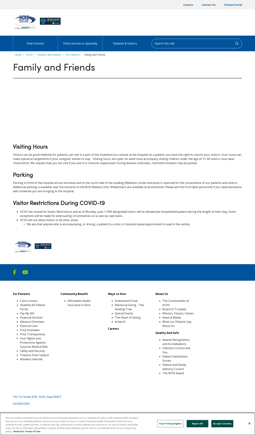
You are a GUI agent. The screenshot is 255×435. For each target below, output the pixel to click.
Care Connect (28, 301)
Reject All (197, 423)
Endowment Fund (126, 301)
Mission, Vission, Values (177, 313)
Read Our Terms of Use (27, 431)
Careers (188, 4)
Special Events (124, 313)
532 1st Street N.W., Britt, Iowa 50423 (37, 397)
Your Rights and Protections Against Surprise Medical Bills (34, 342)
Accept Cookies (222, 423)
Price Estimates (30, 330)
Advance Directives (32, 322)
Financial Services (31, 317)
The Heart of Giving (128, 317)
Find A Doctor (35, 43)
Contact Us (209, 4)
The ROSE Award (173, 373)
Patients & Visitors (125, 43)
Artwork (120, 322)
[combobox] (196, 43)
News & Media (171, 317)
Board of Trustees (174, 309)
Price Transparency (32, 334)
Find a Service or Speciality (80, 43)
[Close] (249, 423)
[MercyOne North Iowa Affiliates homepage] (38, 29)
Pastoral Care (29, 326)
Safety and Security (32, 351)
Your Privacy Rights (170, 423)
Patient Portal (233, 4)
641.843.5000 (21, 404)
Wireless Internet (31, 359)
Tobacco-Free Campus (34, 355)
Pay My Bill (27, 313)
